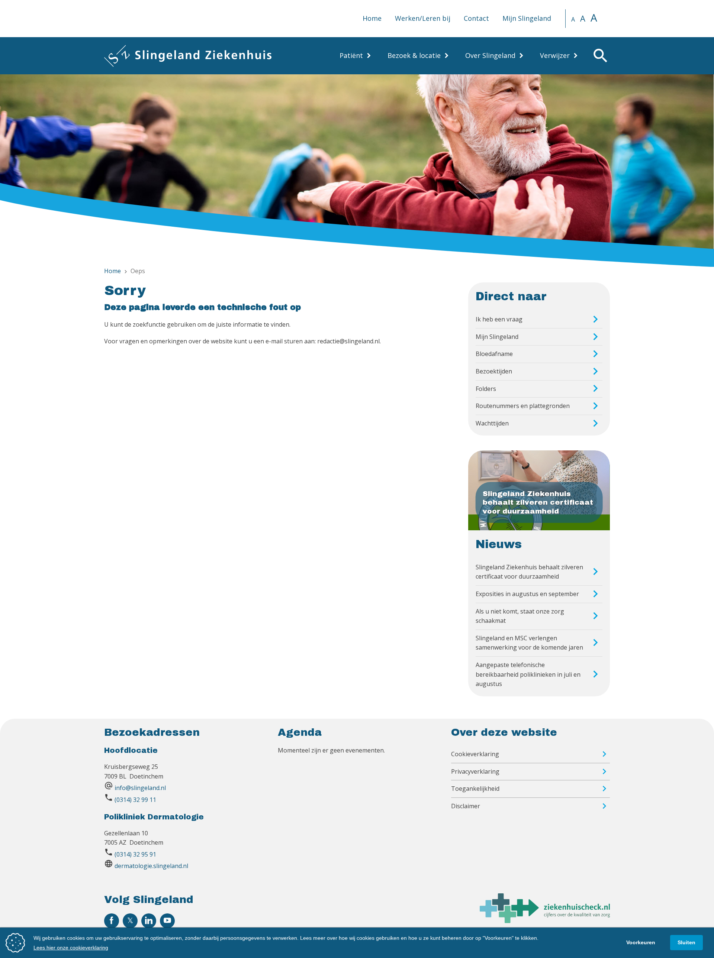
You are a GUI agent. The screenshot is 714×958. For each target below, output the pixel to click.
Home (372, 18)
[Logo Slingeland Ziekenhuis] (187, 56)
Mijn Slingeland (526, 18)
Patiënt (351, 55)
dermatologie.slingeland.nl (151, 866)
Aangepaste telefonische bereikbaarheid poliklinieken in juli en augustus (528, 674)
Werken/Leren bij (422, 18)
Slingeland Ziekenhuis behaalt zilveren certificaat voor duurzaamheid (529, 572)
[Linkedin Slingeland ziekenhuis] (148, 920)
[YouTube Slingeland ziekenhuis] (167, 920)
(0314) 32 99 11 (135, 800)
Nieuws (499, 544)
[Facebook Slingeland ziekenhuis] (111, 920)
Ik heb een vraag (499, 319)
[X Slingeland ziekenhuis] (130, 920)
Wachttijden (492, 423)
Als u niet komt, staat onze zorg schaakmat (520, 616)
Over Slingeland (490, 55)
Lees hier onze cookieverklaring (70, 948)
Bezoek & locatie (414, 55)
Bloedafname (494, 354)
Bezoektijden (494, 371)
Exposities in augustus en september (527, 594)
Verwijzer (555, 55)
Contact (476, 18)
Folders (486, 389)
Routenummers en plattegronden (523, 406)
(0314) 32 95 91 (135, 854)
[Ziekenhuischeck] (545, 921)
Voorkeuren (640, 942)
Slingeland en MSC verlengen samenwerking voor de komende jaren (529, 643)
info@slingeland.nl (140, 788)
